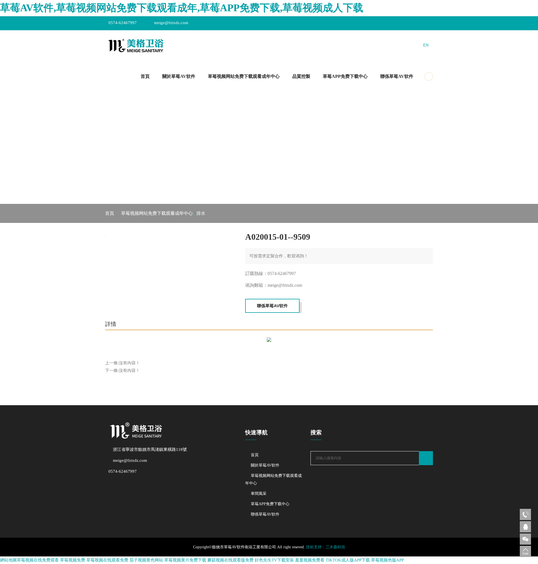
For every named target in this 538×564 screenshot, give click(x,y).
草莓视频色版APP (387, 560)
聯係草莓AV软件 (396, 76)
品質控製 (301, 76)
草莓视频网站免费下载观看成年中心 (244, 76)
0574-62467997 (122, 22)
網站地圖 (8, 560)
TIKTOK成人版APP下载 (348, 560)
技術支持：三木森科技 (325, 547)
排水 (200, 213)
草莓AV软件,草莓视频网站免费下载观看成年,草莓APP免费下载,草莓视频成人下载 (181, 7)
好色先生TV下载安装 (274, 560)
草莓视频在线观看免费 (107, 560)
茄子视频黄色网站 (146, 560)
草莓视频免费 (72, 560)
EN (426, 45)
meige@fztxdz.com (171, 22)
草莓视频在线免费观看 (38, 560)
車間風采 (258, 493)
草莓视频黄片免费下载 (185, 560)
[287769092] (525, 526)
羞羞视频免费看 (309, 560)
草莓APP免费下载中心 (345, 76)
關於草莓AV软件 (178, 76)
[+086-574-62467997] (525, 514)
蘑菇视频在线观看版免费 (230, 560)
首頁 (145, 76)
